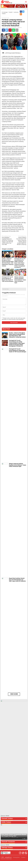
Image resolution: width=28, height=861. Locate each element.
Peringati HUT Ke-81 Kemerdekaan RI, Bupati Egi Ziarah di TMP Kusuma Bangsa (17, 350)
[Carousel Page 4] (25, 838)
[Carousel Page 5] (26, 838)
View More (14, 694)
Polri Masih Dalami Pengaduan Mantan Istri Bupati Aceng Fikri (13, 835)
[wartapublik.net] (6, 1)
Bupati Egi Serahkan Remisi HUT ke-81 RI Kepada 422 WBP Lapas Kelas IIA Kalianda (17, 580)
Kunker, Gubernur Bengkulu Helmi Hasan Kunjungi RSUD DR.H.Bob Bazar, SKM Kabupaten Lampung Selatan (17, 335)
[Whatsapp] (13, 30)
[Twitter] (23, 11)
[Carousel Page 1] (22, 838)
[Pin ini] (10, 30)
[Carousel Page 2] (23, 838)
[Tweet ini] (6, 30)
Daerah (7, 27)
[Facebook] (21, 11)
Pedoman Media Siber (6, 858)
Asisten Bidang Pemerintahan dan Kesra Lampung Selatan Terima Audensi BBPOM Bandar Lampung (21, 240)
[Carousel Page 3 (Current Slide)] (24, 838)
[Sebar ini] (3, 30)
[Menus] (26, 2)
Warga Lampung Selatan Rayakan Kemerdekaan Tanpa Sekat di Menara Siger (20, 279)
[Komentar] (16, 30)
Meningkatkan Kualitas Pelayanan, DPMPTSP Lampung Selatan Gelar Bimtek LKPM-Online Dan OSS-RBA (7, 240)
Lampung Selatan (12, 27)
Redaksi (23, 857)
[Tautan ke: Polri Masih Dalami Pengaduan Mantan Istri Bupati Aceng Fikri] (14, 832)
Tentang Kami (16, 857)
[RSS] (21, 14)
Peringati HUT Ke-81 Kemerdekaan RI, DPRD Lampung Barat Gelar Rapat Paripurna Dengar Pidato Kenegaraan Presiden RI (19, 263)
